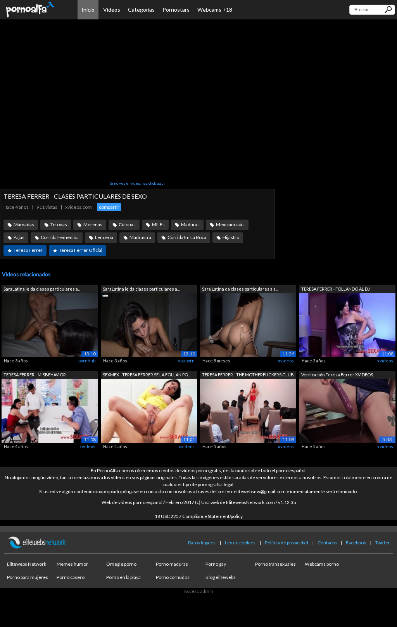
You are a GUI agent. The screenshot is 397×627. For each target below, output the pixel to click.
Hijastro (231, 237)
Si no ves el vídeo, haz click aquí (137, 183)
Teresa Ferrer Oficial (80, 250)
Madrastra (140, 237)
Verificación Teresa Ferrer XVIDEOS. (337, 374)
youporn (186, 360)
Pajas (19, 237)
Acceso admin (198, 591)
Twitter (382, 543)
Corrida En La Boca (186, 237)
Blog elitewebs (220, 577)
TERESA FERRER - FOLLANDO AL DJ (335, 288)
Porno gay (215, 564)
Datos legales (202, 543)
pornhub (86, 360)
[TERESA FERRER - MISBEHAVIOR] (50, 410)
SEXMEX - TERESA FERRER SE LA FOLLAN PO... (146, 374)
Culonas (127, 224)
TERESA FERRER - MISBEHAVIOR (34, 374)
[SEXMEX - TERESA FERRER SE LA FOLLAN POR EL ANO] (149, 410)
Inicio (88, 9)
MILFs (158, 224)
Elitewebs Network (26, 564)
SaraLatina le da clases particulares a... (41, 288)
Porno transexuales (275, 564)
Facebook (356, 543)
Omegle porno (121, 564)
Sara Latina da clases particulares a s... (240, 288)
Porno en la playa (123, 577)
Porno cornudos (173, 577)
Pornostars (176, 9)
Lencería (104, 237)
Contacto (327, 543)
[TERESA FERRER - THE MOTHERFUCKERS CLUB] (248, 410)
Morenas (92, 224)
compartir (109, 207)
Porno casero (71, 577)
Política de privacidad (286, 543)
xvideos (286, 360)
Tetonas (58, 224)
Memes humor (72, 564)
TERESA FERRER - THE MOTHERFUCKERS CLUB (248, 374)
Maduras (190, 224)
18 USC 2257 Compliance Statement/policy (199, 516)
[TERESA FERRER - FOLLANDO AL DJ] (347, 324)
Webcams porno (322, 564)
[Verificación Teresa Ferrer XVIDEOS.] (347, 410)
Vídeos (111, 9)
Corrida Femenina (60, 237)
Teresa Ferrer (28, 250)
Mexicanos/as (230, 224)
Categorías (141, 9)
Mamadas (24, 224)
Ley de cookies (240, 543)
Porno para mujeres (27, 577)
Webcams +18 (214, 9)
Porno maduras (172, 564)
